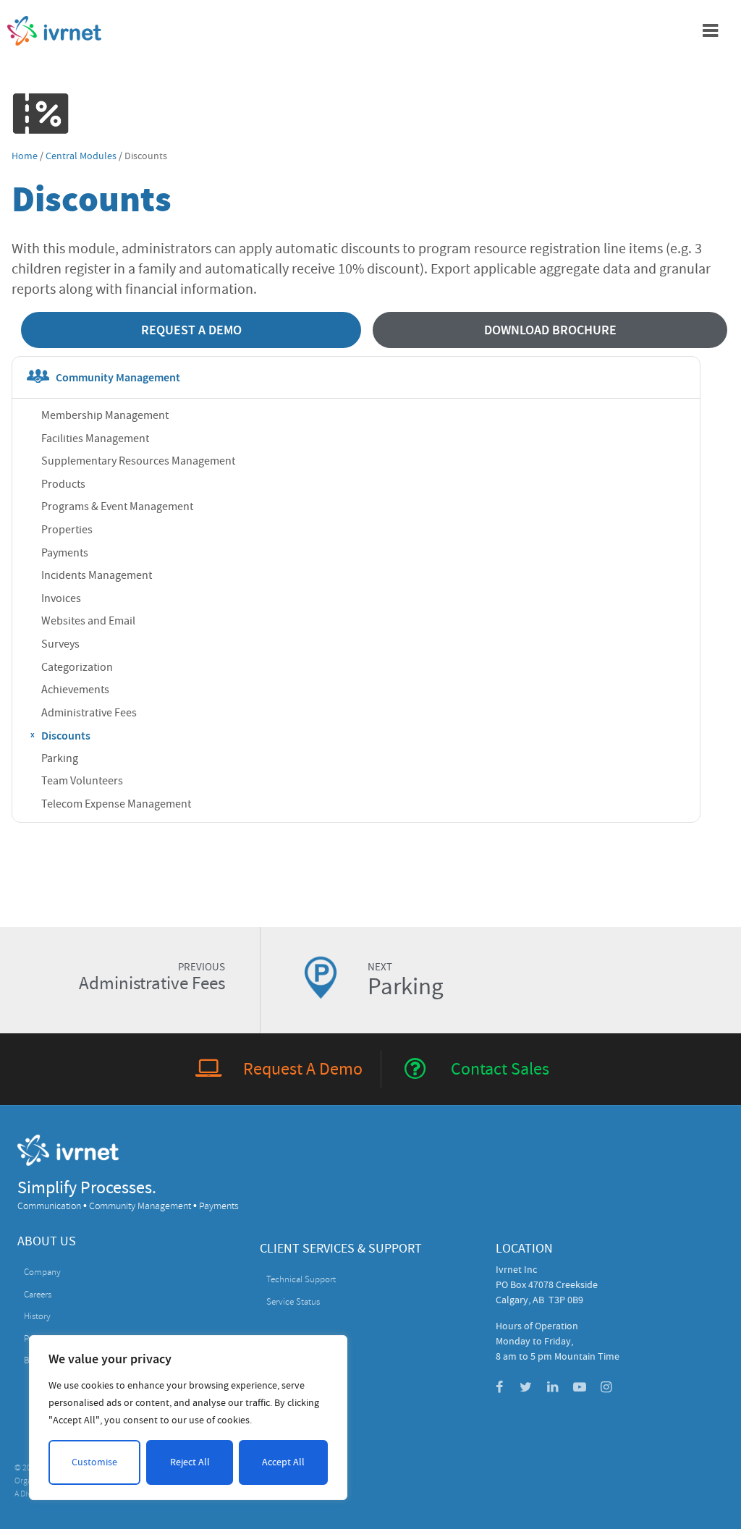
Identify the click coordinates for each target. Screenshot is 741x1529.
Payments (64, 553)
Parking (59, 758)
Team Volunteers (82, 781)
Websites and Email (88, 621)
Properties (67, 529)
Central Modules (81, 155)
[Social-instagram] (606, 1387)
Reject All (190, 1461)
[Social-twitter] (526, 1387)
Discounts (65, 735)
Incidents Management (96, 575)
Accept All (283, 1461)
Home (25, 155)
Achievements (75, 689)
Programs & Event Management (117, 506)
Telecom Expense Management (116, 804)
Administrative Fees (89, 713)
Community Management (118, 377)
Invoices (61, 598)
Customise (94, 1461)
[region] (188, 1417)
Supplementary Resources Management (138, 461)
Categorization (77, 667)
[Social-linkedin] (553, 1387)
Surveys (60, 644)
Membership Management (105, 415)
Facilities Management (95, 438)
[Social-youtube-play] (580, 1387)
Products (63, 484)
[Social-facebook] (499, 1387)
